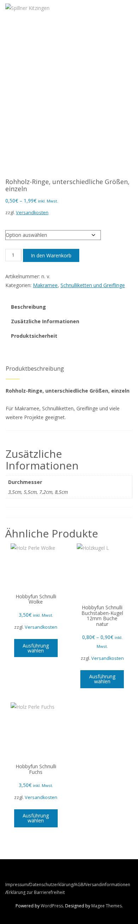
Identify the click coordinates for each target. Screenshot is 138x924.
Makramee (45, 285)
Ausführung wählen (36, 648)
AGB (79, 885)
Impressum (16, 885)
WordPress (52, 906)
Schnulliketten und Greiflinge (93, 285)
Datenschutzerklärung (51, 885)
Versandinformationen (107, 885)
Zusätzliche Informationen (45, 321)
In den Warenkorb (51, 255)
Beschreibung (28, 306)
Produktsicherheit (34, 335)
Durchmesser (20, 223)
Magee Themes (106, 906)
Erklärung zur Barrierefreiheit (36, 892)
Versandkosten (32, 213)
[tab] (28, 307)
